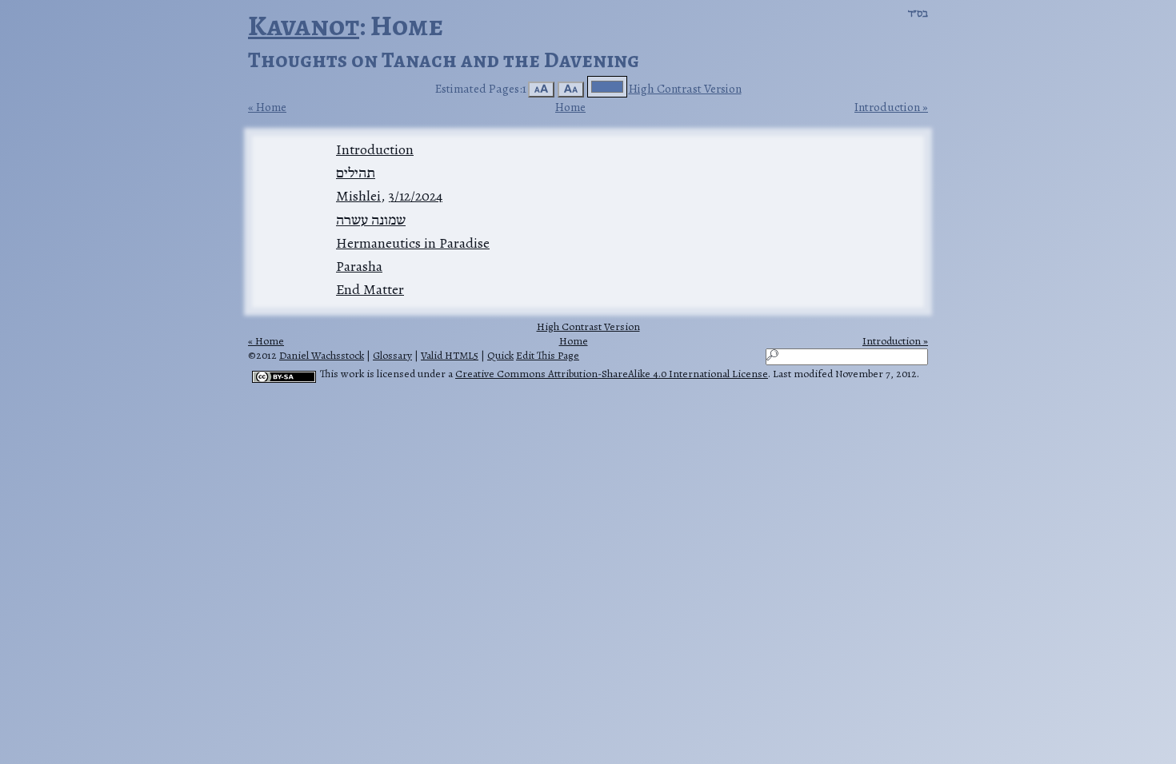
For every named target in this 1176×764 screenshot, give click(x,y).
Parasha (359, 266)
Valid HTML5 (449, 355)
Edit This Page (547, 355)
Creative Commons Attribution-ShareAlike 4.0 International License (611, 373)
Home (271, 107)
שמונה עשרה (371, 219)
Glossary (392, 355)
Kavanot (303, 25)
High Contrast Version (685, 88)
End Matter (370, 289)
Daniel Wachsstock (321, 355)
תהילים (355, 172)
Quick (500, 355)
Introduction (887, 107)
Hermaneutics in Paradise (413, 243)
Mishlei (358, 195)
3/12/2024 (415, 195)
